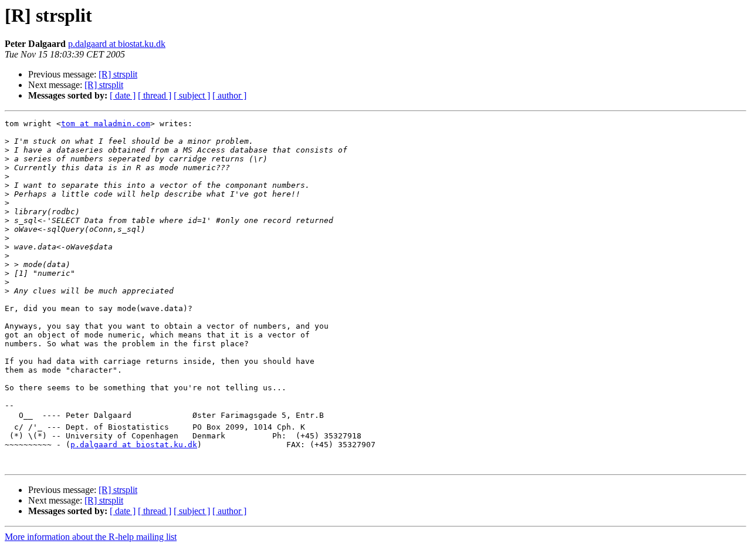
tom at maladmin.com (105, 123)
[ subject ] (192, 95)
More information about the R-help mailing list (91, 537)
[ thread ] (154, 95)
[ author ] (229, 95)
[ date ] (123, 95)
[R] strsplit (118, 74)
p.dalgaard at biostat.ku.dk (116, 44)
